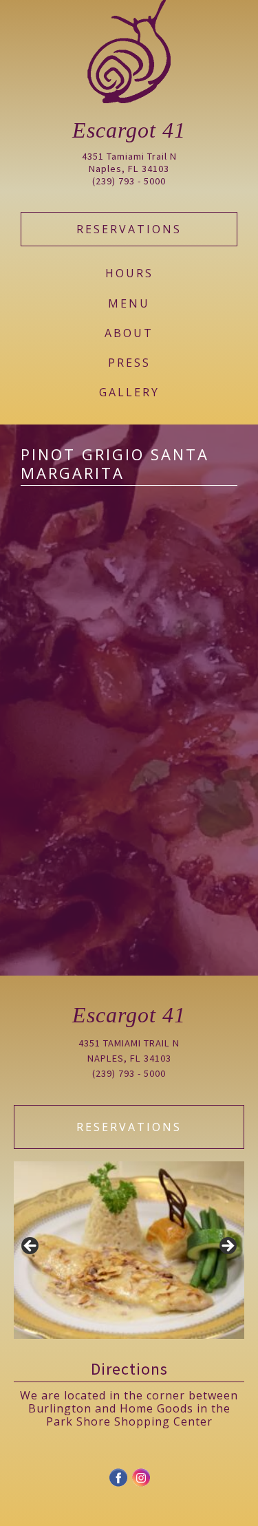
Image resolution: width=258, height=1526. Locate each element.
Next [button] (227, 1246)
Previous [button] (31, 1246)
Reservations (129, 229)
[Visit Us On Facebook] (118, 1484)
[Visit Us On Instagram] (140, 1484)
